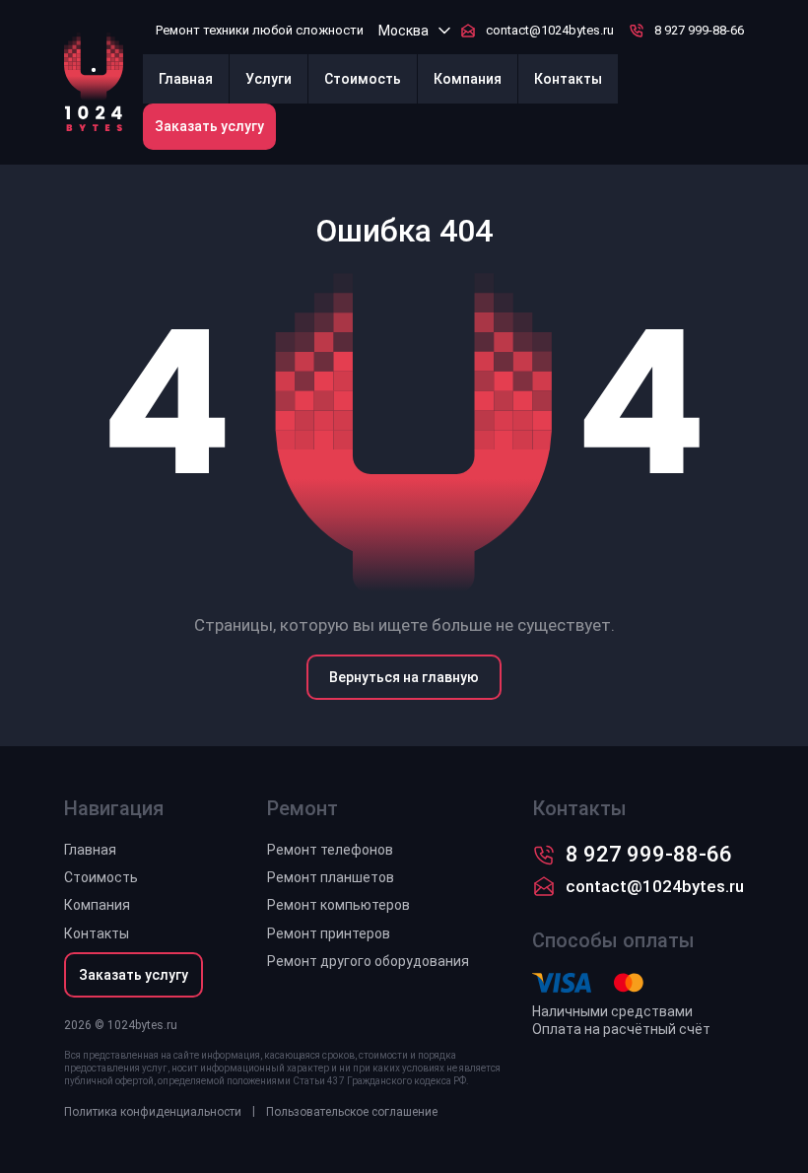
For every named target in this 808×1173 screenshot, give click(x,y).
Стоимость (362, 79)
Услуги (268, 79)
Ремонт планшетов (330, 877)
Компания (468, 79)
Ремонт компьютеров (338, 905)
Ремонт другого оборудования (368, 961)
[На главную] (93, 82)
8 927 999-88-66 (699, 30)
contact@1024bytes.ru (550, 30)
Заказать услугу (209, 126)
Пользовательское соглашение (352, 1112)
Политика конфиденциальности (154, 1112)
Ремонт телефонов (330, 850)
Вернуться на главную (404, 677)
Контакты (568, 79)
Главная (186, 79)
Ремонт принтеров (328, 933)
